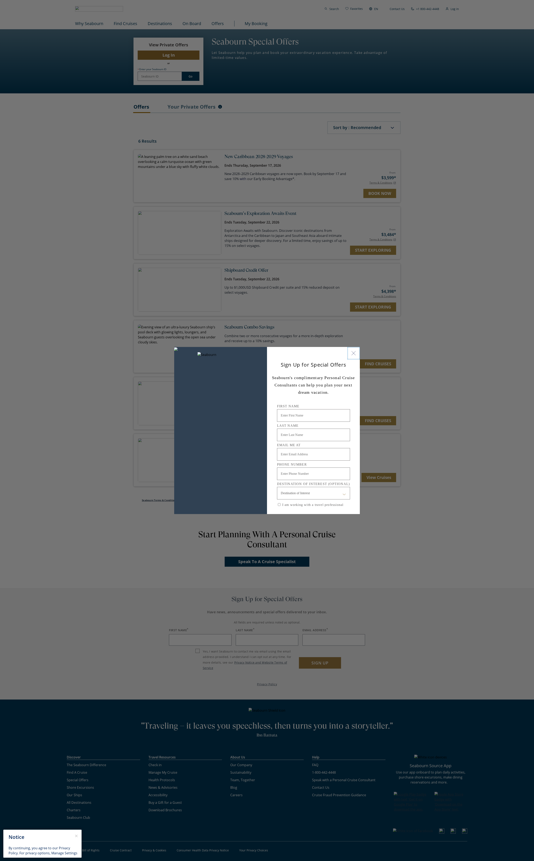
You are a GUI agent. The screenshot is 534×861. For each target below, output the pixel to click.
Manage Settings (64, 853)
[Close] (353, 353)
